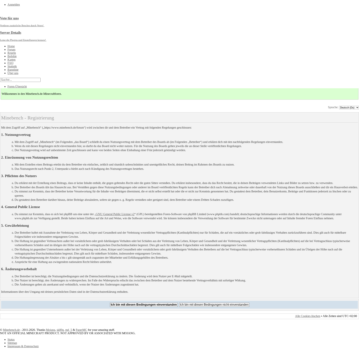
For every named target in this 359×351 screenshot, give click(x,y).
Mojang (50, 329)
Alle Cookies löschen (307, 316)
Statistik (12, 66)
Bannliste (13, 69)
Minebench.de (11, 329)
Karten (11, 59)
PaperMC (81, 329)
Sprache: (333, 107)
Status (11, 339)
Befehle (12, 56)
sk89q (60, 329)
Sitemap (12, 342)
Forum (11, 49)
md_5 (68, 329)
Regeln (11, 52)
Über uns (12, 73)
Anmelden (13, 4)
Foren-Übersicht (17, 86)
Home (11, 46)
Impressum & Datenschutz (23, 346)
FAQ (10, 63)
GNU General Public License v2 (115, 214)
